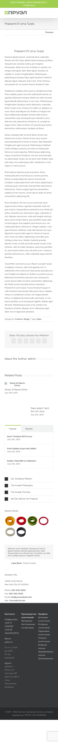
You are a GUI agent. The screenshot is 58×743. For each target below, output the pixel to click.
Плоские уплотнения (44, 640)
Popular (13, 428)
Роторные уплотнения (44, 626)
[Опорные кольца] (10, 532)
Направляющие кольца (45, 653)
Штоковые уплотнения (44, 619)
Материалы (26, 621)
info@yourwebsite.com (21, 597)
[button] (29, 479)
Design (27, 319)
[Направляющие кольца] (21, 532)
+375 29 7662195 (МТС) (36, 2)
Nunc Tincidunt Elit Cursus (19, 436)
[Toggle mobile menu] (52, 13)
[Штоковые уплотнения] (10, 521)
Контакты (10, 614)
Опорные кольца (42, 646)
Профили (42, 614)
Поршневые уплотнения (44, 633)
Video (39, 319)
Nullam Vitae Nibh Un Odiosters (21, 461)
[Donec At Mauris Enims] (16, 383)
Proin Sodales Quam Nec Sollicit (21, 448)
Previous (49, 32)
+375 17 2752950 (17, 2)
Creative (19, 319)
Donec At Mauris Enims (16, 389)
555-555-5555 (18, 590)
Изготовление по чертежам (28, 626)
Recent (28, 428)
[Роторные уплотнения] (21, 521)
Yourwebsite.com (17, 600)
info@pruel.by (29, 5)
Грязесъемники (45, 658)
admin (32, 358)
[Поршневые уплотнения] (32, 521)
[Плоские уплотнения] (43, 521)
